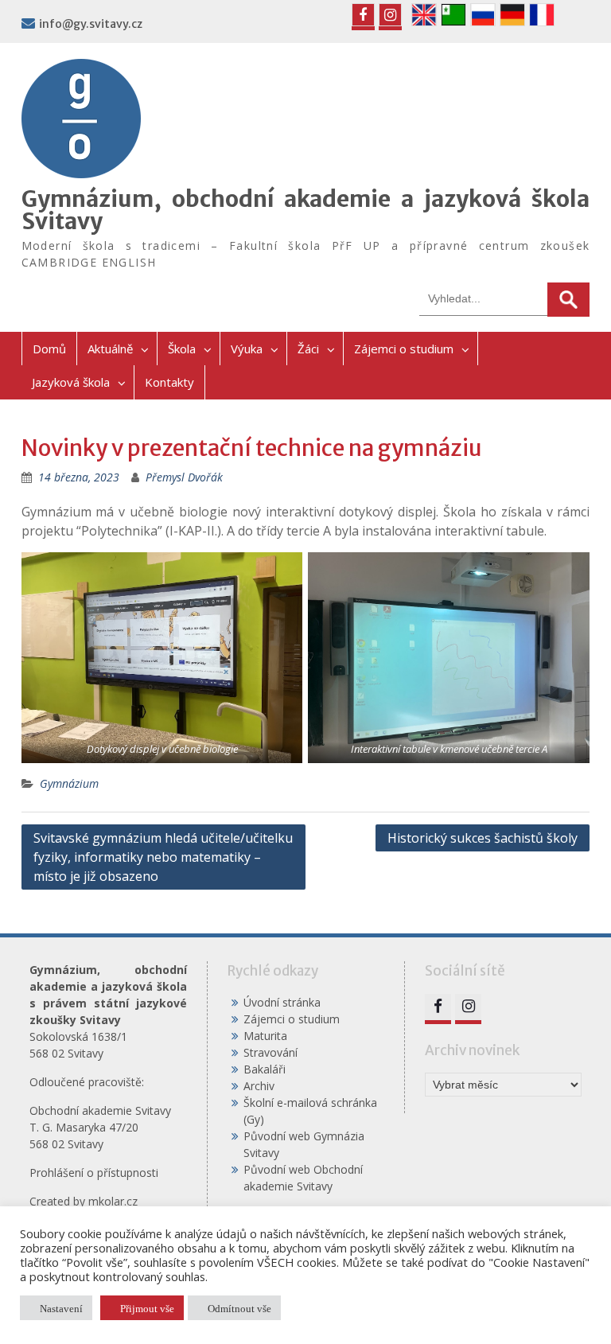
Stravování (270, 1052)
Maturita (265, 1035)
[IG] (390, 14)
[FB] (363, 14)
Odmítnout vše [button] (239, 1308)
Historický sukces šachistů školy (482, 838)
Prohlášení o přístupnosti (93, 1172)
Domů (49, 348)
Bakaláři (264, 1069)
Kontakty (169, 382)
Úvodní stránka (282, 1002)
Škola (182, 348)
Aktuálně (110, 348)
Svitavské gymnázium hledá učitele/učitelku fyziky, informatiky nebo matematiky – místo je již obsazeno (163, 857)
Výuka (247, 348)
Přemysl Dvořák (184, 477)
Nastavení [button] (61, 1308)
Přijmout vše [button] (147, 1308)
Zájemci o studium (403, 348)
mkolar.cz (113, 1201)
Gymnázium (69, 783)
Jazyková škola (71, 382)
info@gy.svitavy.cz (90, 24)
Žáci (308, 348)
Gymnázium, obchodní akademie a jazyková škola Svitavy (305, 210)
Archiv (258, 1085)
